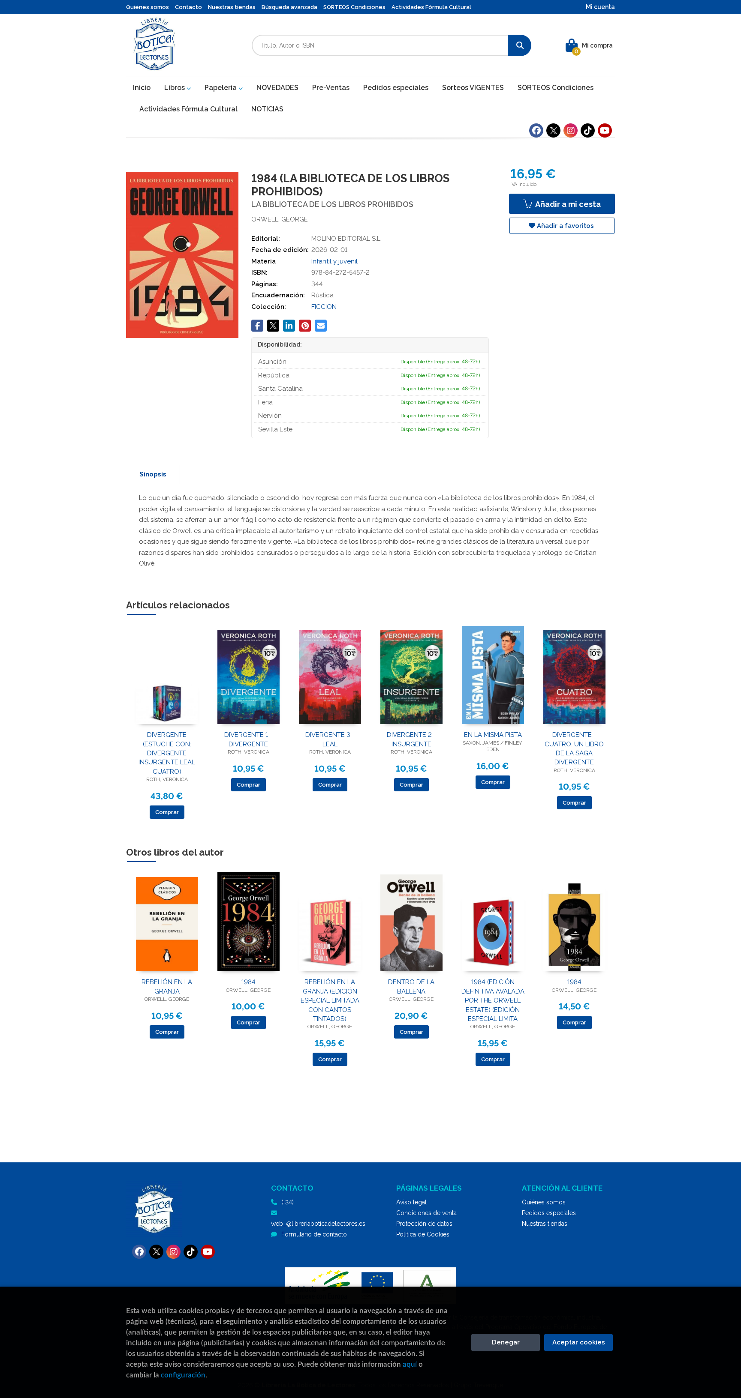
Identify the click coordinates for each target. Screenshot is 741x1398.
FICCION (324, 307)
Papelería (221, 88)
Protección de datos (424, 1223)
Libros (175, 88)
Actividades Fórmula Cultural (431, 7)
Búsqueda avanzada (289, 7)
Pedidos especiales (549, 1212)
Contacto (188, 7)
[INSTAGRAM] (570, 130)
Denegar (506, 1342)
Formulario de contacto (314, 1234)
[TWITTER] (553, 130)
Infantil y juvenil (334, 261)
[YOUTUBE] (605, 130)
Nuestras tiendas (232, 7)
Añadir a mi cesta (567, 204)
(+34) (287, 1202)
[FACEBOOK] (536, 130)
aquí (410, 1364)
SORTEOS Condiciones (354, 7)
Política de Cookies (422, 1234)
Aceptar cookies (578, 1342)
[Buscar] (519, 45)
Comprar (167, 812)
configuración (183, 1375)
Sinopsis (152, 474)
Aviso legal (411, 1202)
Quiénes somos (147, 7)
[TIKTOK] (588, 130)
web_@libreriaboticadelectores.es (318, 1223)
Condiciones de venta (426, 1212)
